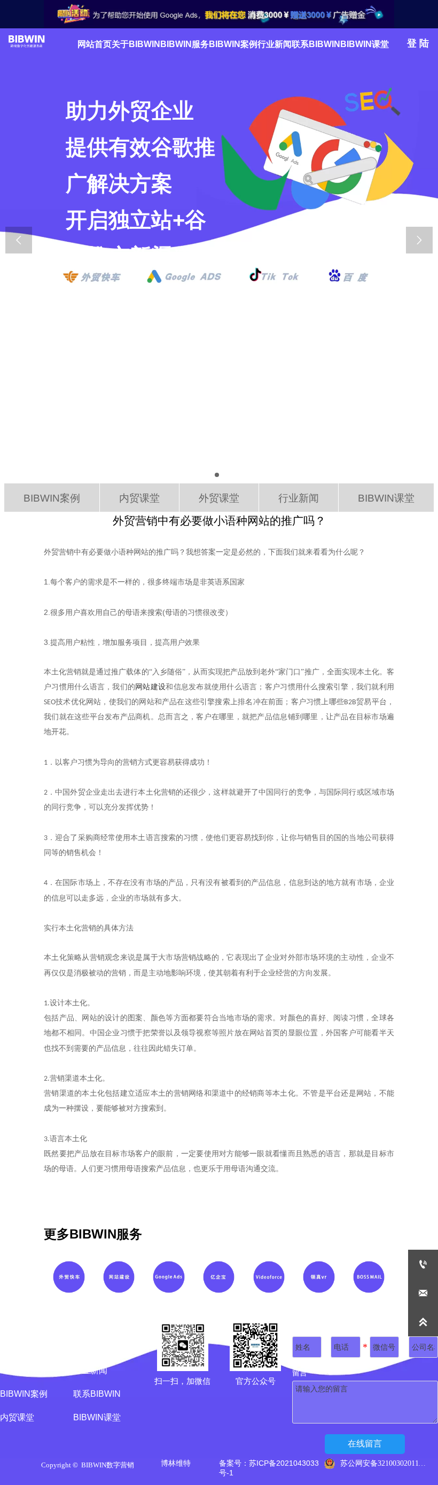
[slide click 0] (217, 475)
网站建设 (150, 687)
